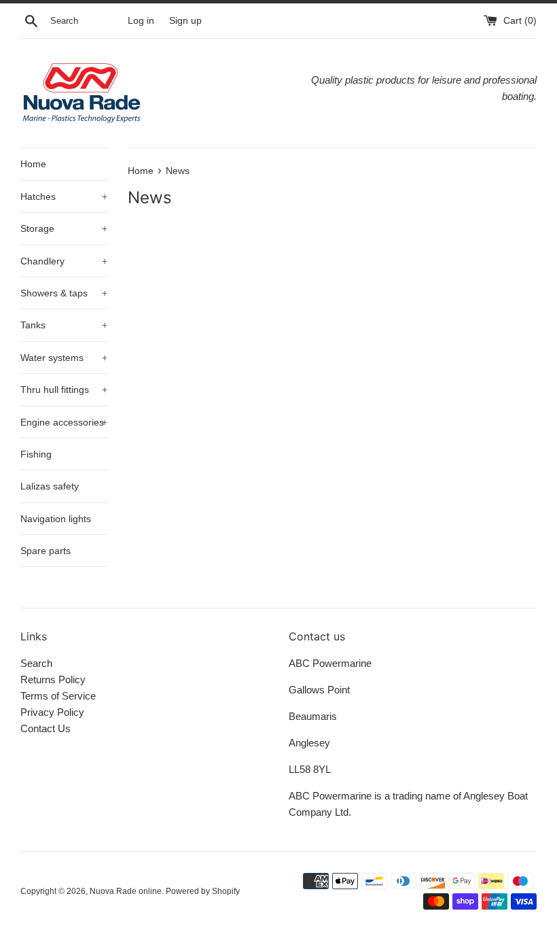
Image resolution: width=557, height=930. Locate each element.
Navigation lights (55, 518)
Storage (63, 228)
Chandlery (63, 261)
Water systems (63, 357)
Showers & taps (63, 293)
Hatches (63, 196)
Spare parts (45, 550)
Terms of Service (58, 696)
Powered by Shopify (203, 891)
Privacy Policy (52, 712)
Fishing (36, 454)
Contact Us (45, 728)
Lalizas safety (49, 486)
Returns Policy (53, 679)
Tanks (63, 325)
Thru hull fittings (63, 389)
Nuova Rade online (126, 891)
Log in (141, 21)
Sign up (185, 21)
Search (36, 663)
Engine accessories (63, 422)
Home (33, 163)
